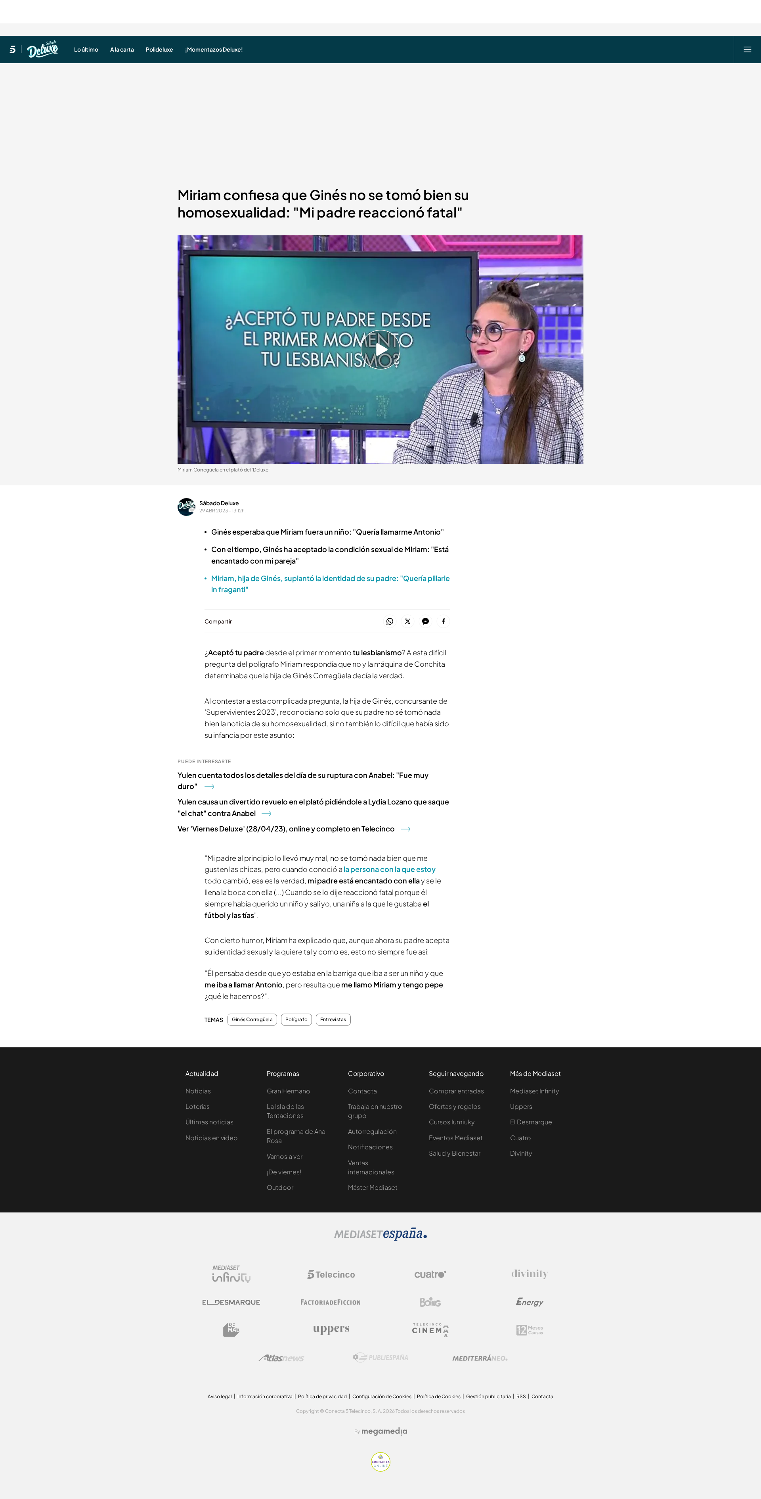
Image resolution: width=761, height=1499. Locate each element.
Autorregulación (372, 1131)
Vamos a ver (284, 1156)
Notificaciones (370, 1147)
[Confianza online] (380, 1469)
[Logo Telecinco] (331, 1274)
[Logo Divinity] (530, 1274)
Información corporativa (265, 1396)
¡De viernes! (284, 1172)
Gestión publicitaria (488, 1396)
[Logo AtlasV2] (281, 1358)
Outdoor (280, 1187)
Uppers (521, 1106)
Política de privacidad (322, 1396)
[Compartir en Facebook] (443, 621)
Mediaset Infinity (534, 1091)
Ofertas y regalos (455, 1106)
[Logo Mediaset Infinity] (231, 1274)
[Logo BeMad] (231, 1330)
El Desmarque (531, 1122)
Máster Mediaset (373, 1187)
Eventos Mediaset (456, 1137)
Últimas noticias (209, 1122)
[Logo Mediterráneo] (480, 1358)
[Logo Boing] (430, 1302)
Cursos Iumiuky (452, 1122)
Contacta (362, 1091)
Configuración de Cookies (381, 1396)
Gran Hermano (288, 1091)
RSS (521, 1396)
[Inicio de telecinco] (12, 49)
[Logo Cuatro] (430, 1274)
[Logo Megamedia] (384, 1431)
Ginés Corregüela (252, 1019)
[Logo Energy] (530, 1302)
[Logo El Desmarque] (231, 1302)
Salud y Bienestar (454, 1153)
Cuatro (520, 1137)
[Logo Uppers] (331, 1330)
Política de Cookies (439, 1396)
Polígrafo (296, 1019)
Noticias (198, 1091)
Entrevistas (333, 1019)
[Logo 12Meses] (529, 1330)
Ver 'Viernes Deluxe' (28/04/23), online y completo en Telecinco (286, 828)
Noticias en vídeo (211, 1137)
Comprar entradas (456, 1091)
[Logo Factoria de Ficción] (331, 1302)
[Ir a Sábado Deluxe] (42, 49)
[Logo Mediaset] (380, 1238)
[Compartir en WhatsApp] (390, 621)
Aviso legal (220, 1396)
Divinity (521, 1153)
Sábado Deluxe (219, 503)
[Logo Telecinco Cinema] (430, 1330)
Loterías (197, 1106)
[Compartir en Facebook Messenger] (425, 621)
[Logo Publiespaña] (380, 1358)
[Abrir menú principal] (747, 49)
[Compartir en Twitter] (408, 621)
